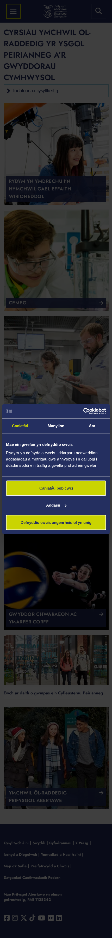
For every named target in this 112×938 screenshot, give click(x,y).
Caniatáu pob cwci (56, 488)
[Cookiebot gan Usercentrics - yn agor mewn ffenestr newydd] (83, 411)
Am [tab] (92, 426)
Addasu (53, 505)
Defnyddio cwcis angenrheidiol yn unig (56, 522)
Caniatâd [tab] (20, 426)
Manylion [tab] (56, 426)
